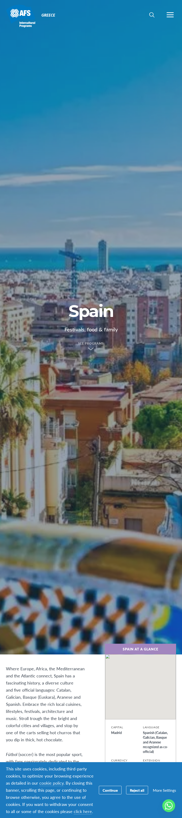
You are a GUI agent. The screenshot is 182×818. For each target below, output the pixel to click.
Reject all (137, 790)
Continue (110, 790)
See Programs (91, 344)
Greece (21, 16)
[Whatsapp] (168, 805)
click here (83, 811)
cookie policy (51, 783)
